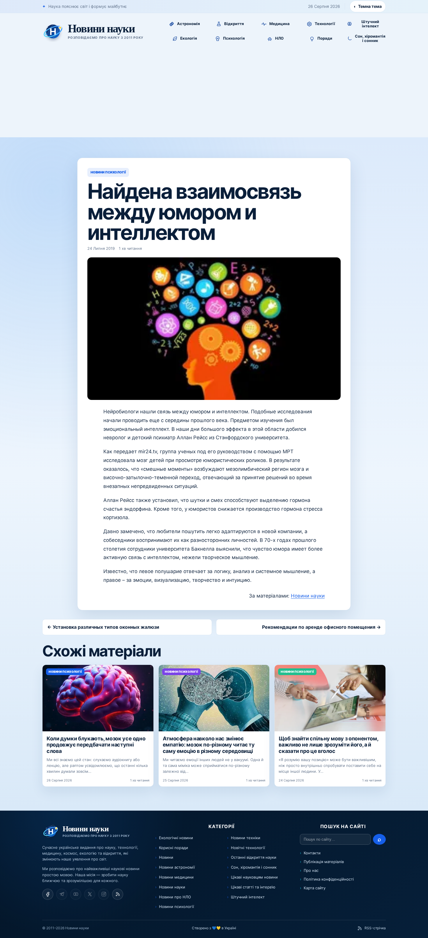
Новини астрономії (177, 867)
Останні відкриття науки (253, 857)
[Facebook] (47, 894)
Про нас (311, 870)
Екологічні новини (176, 837)
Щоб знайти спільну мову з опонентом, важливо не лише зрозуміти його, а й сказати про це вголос (328, 744)
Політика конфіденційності (329, 879)
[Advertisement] (214, 93)
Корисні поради (173, 847)
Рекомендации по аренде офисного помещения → (321, 627)
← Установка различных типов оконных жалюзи (103, 627)
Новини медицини (176, 877)
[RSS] (117, 894)
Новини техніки (245, 837)
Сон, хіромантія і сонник (254, 867)
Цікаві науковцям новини (254, 877)
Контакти (312, 853)
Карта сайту (315, 888)
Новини (166, 857)
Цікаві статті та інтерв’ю (253, 887)
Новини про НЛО (175, 897)
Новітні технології (248, 847)
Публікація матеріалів (324, 861)
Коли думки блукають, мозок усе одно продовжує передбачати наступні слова (96, 744)
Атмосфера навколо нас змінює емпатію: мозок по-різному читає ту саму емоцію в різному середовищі (209, 744)
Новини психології (176, 906)
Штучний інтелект (248, 897)
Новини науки (308, 596)
